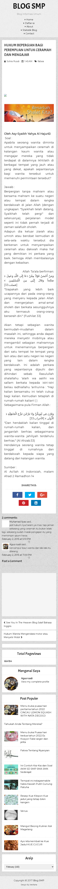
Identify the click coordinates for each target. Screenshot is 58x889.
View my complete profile (35, 681)
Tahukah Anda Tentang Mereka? (23, 724)
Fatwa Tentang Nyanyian (34, 750)
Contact (30, 33)
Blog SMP (29, 6)
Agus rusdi (15, 544)
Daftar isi (29, 23)
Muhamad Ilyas (17, 521)
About (29, 26)
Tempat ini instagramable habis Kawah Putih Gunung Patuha (36, 784)
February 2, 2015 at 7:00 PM (17, 555)
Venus (24, 810)
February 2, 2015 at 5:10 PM (16, 539)
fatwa (41, 61)
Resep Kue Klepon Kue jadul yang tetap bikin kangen (34, 799)
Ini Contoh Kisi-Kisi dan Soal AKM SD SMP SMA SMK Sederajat (36, 768)
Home (29, 19)
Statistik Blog (30, 30)
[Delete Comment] (29, 542)
